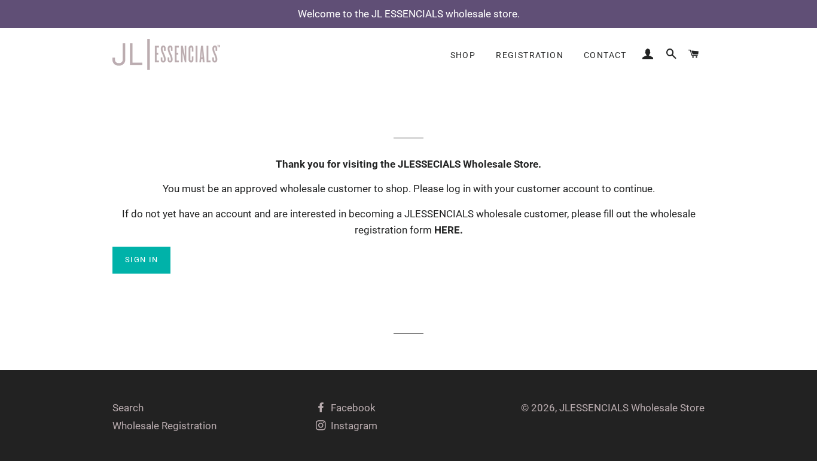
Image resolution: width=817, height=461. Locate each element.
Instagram (352, 426)
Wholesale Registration (164, 426)
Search (128, 408)
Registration (529, 55)
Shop (463, 55)
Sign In (141, 259)
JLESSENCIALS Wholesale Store (632, 408)
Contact (605, 55)
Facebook (352, 408)
